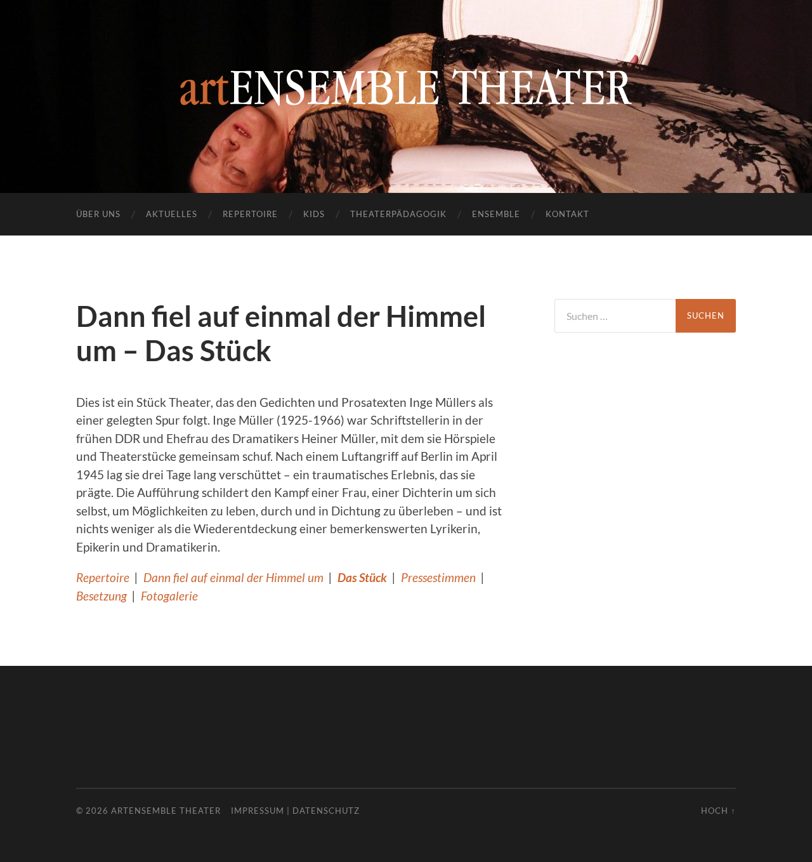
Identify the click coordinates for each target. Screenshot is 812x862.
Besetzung (101, 595)
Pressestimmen (438, 577)
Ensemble (496, 214)
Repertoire (250, 214)
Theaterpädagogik (398, 214)
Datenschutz (326, 811)
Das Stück (362, 577)
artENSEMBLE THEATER (166, 811)
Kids (314, 214)
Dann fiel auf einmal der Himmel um (233, 577)
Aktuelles (171, 214)
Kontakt (567, 214)
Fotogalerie (169, 595)
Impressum (257, 811)
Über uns (98, 214)
